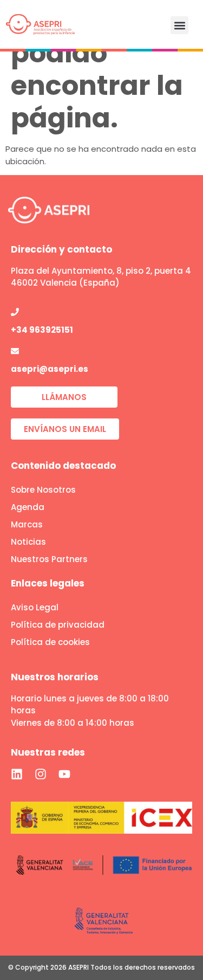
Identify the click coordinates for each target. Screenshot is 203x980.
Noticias (28, 541)
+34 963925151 (42, 330)
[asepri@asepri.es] (15, 351)
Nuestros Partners (49, 559)
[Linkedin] (17, 774)
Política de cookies (50, 642)
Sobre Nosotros (43, 489)
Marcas (27, 524)
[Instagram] (41, 774)
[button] (179, 25)
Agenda (27, 507)
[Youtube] (64, 774)
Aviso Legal (34, 607)
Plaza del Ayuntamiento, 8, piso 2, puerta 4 (101, 270)
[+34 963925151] (15, 312)
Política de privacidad (57, 624)
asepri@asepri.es (49, 369)
